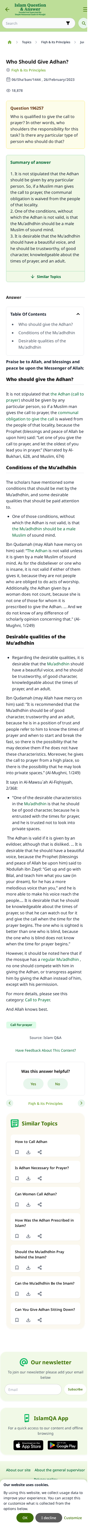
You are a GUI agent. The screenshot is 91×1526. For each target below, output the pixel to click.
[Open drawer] (85, 9)
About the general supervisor (60, 1470)
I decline (48, 1517)
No (57, 1083)
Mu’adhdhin (58, 664)
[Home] (9, 42)
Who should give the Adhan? (45, 324)
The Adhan (37, 550)
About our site (18, 1470)
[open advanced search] (68, 23)
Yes (33, 1083)
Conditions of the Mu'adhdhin (46, 332)
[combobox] (35, 23)
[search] (83, 23)
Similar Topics (49, 276)
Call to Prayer (37, 1000)
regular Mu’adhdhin (60, 959)
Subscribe (75, 1389)
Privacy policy (45, 1479)
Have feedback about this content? (45, 1050)
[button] (17, 1152)
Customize (73, 1517)
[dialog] (43, 1502)
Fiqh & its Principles (28, 70)
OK (25, 1517)
